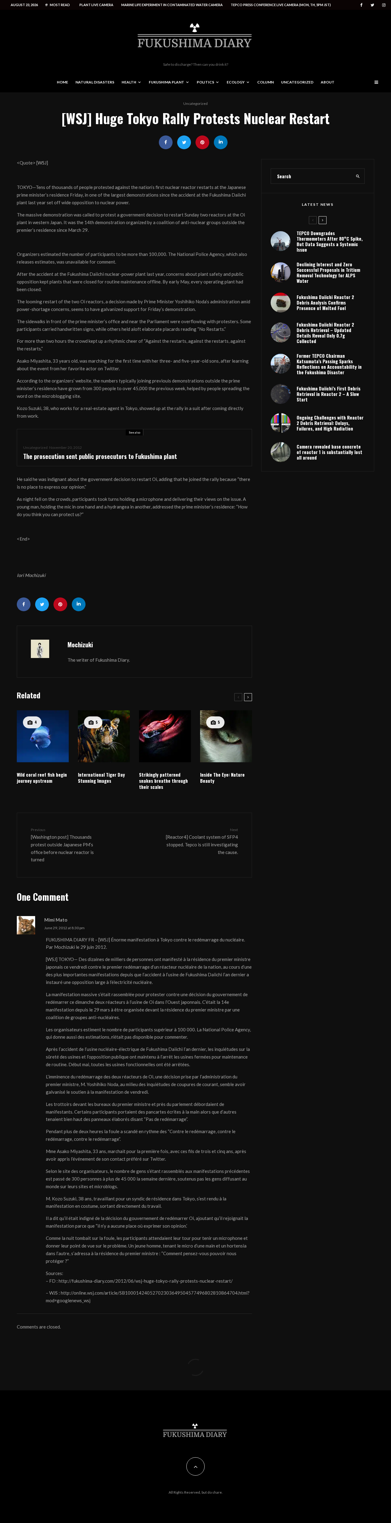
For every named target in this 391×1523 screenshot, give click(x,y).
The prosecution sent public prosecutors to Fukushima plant (100, 456)
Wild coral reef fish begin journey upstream (42, 777)
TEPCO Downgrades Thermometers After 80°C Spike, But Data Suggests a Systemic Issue (330, 241)
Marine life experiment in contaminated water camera (172, 5)
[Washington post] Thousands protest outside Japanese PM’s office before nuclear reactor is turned (62, 844)
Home (62, 82)
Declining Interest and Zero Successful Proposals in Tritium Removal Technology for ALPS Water (328, 272)
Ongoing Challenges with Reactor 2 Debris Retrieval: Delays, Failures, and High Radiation (330, 423)
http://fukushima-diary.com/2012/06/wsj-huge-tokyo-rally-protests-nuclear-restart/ (146, 1281)
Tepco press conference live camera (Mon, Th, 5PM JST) (281, 5)
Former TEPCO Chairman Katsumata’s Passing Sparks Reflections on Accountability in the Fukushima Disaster (329, 364)
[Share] (166, 142)
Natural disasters (94, 82)
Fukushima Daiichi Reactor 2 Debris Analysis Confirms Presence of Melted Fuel (325, 302)
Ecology (236, 82)
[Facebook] (361, 5)
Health (129, 82)
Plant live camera (96, 5)
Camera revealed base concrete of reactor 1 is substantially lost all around (329, 452)
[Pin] (202, 142)
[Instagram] (383, 5)
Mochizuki (80, 644)
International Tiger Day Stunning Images (101, 777)
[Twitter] (372, 5)
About (327, 82)
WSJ (42, 162)
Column (265, 82)
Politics (205, 82)
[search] (358, 176)
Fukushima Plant (166, 82)
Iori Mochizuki (31, 575)
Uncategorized (297, 82)
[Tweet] (184, 142)
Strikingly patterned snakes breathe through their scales (163, 780)
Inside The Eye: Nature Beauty (222, 777)
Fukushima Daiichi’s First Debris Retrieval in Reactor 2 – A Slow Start (328, 394)
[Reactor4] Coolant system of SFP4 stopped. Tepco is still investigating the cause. (202, 841)
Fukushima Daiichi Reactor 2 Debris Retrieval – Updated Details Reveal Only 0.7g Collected (325, 333)
